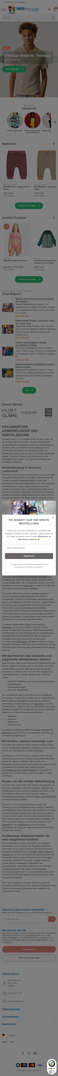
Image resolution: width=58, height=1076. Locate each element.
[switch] (51, 1071)
